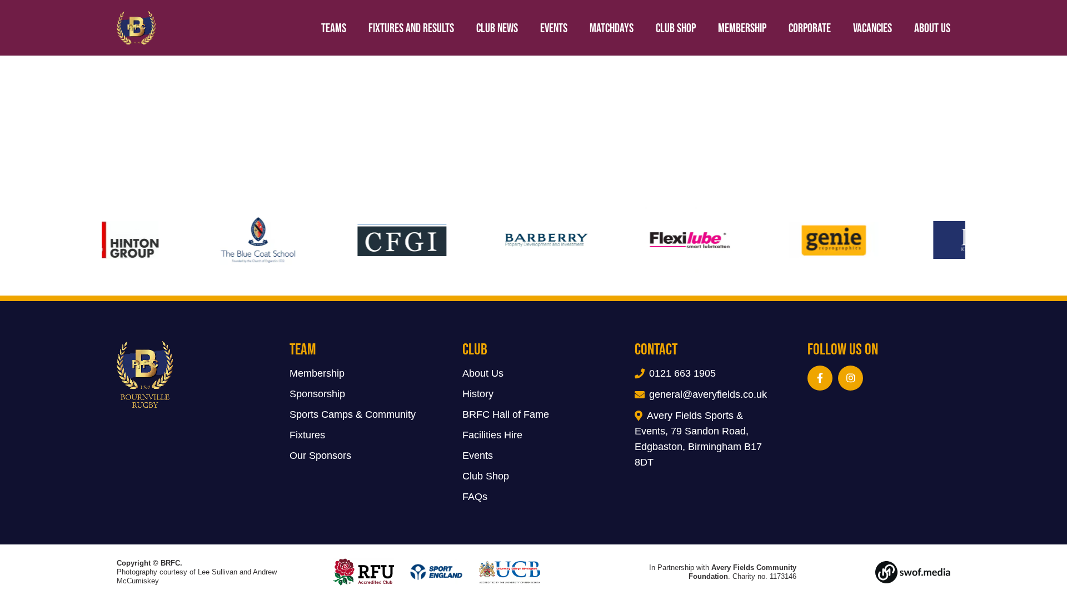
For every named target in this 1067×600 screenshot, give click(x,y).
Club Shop (485, 476)
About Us (482, 373)
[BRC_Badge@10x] (136, 27)
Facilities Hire (492, 435)
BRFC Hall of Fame (505, 414)
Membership (317, 373)
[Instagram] (850, 378)
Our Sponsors (320, 455)
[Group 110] (888, 572)
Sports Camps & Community (353, 414)
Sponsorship (317, 393)
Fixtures (307, 435)
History (477, 393)
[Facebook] (819, 378)
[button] (961, 28)
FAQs (474, 496)
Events (477, 455)
